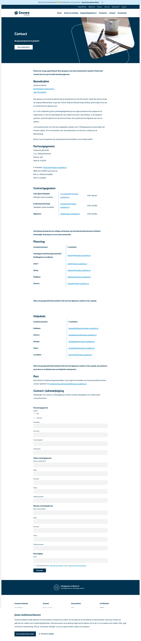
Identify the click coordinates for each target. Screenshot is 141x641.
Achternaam (37, 449)
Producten (103, 13)
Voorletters (36, 422)
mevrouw (39, 418)
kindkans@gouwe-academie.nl (79, 277)
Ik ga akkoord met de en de (61, 566)
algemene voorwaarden (56, 566)
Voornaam (36, 431)
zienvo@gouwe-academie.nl (78, 283)
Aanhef (35, 411)
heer (37, 414)
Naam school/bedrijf (39, 461)
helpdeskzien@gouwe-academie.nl (81, 341)
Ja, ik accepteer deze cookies (25, 634)
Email (35, 557)
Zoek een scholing (71, 13)
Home (59, 13)
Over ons (107, 7)
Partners (99, 7)
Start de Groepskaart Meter (90, 2)
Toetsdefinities (82, 7)
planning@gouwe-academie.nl (79, 255)
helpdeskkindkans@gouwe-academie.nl (83, 328)
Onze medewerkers (23, 47)
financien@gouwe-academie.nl (55, 167)
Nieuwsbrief (115, 7)
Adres (35, 470)
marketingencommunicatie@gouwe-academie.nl (68, 384)
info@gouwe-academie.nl (70, 214)
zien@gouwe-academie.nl (77, 264)
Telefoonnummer (38, 497)
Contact (124, 7)
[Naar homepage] (22, 13)
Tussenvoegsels (37, 440)
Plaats (35, 488)
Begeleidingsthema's (88, 13)
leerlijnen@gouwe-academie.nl (80, 355)
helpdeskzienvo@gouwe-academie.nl (82, 335)
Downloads (122, 13)
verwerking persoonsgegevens (77, 566)
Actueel (112, 13)
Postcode (36, 479)
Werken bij (92, 7)
